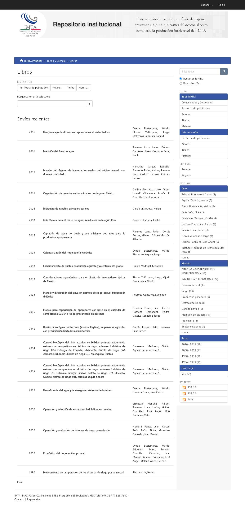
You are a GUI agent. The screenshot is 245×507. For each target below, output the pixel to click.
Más (19, 482)
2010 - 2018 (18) (191, 344)
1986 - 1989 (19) (191, 362)
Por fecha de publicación (34, 87)
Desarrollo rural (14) (193, 285)
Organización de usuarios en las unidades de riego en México (78, 193)
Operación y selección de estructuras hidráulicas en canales (77, 409)
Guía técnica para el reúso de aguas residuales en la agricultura (79, 220)
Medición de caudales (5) (196, 314)
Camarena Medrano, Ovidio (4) (199, 218)
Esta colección (191, 83)
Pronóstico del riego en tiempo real (64, 453)
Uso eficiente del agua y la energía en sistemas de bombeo (77, 390)
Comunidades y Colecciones (198, 102)
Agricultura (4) (190, 320)
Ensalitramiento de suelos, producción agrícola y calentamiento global (83, 266)
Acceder (186, 169)
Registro (186, 175)
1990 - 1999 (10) (191, 356)
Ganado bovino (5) (192, 308)
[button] (207, 5)
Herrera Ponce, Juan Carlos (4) (199, 224)
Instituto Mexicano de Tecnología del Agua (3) (203, 249)
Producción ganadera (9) (196, 297)
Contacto (19, 499)
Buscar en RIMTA (193, 78)
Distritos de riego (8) (193, 303)
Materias (84, 87)
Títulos (70, 87)
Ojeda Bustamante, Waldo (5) (198, 206)
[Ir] (224, 71)
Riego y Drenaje (56, 61)
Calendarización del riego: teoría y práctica (67, 252)
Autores (57, 87)
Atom (191, 399)
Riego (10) (188, 291)
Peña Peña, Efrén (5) (193, 212)
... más (185, 257)
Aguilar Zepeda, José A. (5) (197, 200)
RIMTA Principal (33, 61)
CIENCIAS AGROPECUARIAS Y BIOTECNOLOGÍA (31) (198, 271)
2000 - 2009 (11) (191, 350)
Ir (89, 103)
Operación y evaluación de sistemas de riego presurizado (76, 430)
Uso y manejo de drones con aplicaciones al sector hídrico (76, 132)
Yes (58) (186, 374)
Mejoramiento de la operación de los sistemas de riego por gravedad (83, 472)
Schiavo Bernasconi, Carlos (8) (199, 194)
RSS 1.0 (192, 387)
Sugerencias (33, 499)
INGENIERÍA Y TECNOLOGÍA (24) (200, 279)
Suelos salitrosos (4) (193, 326)
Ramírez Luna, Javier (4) (195, 230)
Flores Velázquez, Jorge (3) (197, 236)
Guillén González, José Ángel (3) (200, 242)
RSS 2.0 (192, 393)
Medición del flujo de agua (58, 151)
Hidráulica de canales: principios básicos (66, 208)
